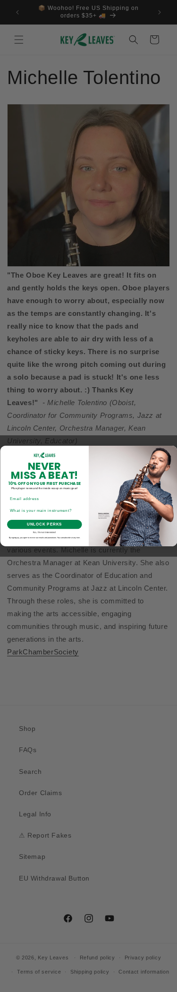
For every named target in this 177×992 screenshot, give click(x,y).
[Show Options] (78, 511)
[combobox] (43, 511)
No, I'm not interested (44, 532)
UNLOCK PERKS (44, 524)
